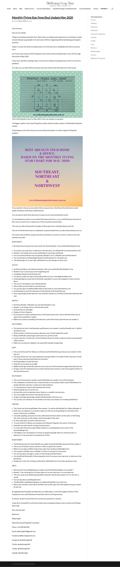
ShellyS (16, 21)
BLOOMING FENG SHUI (26, 564)
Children (94, 23)
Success (93, 55)
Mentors (94, 48)
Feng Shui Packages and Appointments (65, 8)
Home (9, 8)
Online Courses (29, 8)
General (29, 21)
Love (92, 44)
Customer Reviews (85, 8)
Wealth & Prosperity (98, 58)
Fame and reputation (98, 34)
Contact (95, 8)
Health (93, 41)
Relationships (95, 51)
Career (93, 20)
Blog (20, 8)
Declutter (94, 27)
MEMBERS (104, 8)
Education (94, 30)
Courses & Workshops (43, 8)
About (15, 8)
